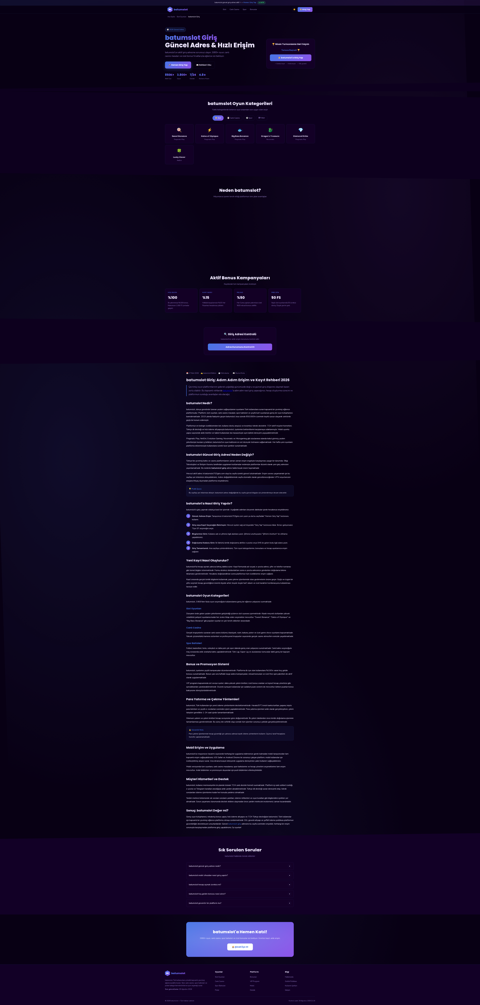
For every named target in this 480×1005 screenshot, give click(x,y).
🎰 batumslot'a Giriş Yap (290, 57)
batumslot (227, 390)
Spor (244, 9)
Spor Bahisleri (220, 986)
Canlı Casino (234, 9)
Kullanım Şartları (291, 986)
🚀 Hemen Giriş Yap (178, 65)
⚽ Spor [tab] (249, 118)
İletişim (287, 990)
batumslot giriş (234, 823)
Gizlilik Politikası (291, 981)
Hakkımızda (289, 977)
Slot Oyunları (181, 17)
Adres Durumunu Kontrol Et (240, 347)
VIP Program (254, 981)
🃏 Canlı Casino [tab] (233, 118)
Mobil (252, 986)
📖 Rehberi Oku (203, 65)
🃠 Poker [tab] (262, 118)
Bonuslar (253, 9)
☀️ (294, 9)
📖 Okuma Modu (239, 373)
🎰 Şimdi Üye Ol (240, 946)
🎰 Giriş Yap (305, 9)
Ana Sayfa (171, 17)
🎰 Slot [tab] (218, 118)
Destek (252, 990)
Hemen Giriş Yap (249, 2)
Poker (217, 990)
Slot (224, 9)
